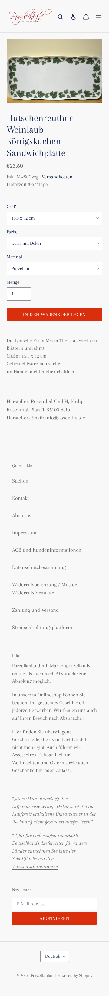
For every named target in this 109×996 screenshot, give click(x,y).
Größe (12, 206)
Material (14, 257)
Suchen (20, 481)
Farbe (12, 231)
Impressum (24, 533)
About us (21, 515)
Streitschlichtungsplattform (42, 627)
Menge (13, 282)
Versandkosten (57, 177)
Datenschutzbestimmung (39, 567)
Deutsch (52, 956)
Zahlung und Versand (35, 610)
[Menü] (98, 16)
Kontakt (20, 498)
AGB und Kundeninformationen (46, 550)
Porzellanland (44, 975)
